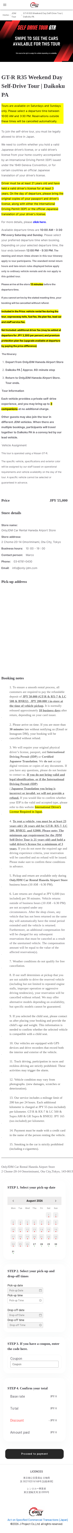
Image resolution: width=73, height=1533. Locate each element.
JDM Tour (13, 15)
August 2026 (34, 1200)
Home (6, 15)
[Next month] (56, 1201)
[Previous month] (13, 1201)
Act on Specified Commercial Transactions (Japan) (37, 1520)
